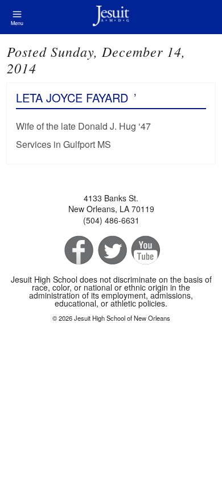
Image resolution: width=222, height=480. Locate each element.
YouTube (145, 250)
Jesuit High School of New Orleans (111, 17)
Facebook (77, 250)
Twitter (111, 250)
